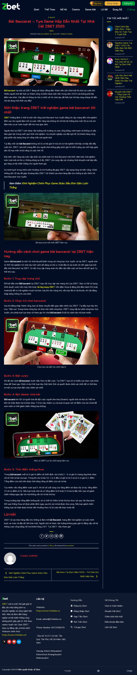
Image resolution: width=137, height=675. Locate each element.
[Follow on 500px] (19, 642)
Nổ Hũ (63, 9)
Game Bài (90, 9)
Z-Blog (131, 9)
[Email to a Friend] (51, 536)
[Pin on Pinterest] (56, 536)
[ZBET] (15, 6)
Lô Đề (104, 9)
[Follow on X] (4, 642)
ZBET (7, 117)
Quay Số (117, 9)
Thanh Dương (66, 34)
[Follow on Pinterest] (9, 642)
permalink (70, 545)
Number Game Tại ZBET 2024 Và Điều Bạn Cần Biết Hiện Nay (123, 47)
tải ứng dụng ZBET (46, 287)
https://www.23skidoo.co (48, 610)
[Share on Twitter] (46, 536)
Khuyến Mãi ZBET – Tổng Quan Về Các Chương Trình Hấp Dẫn (123, 96)
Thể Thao (49, 9)
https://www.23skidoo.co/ (14, 634)
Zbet (36, 9)
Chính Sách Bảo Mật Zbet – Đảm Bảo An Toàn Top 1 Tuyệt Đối (123, 30)
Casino (76, 9)
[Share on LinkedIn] (61, 536)
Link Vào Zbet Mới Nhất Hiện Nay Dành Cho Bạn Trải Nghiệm (123, 79)
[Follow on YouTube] (14, 642)
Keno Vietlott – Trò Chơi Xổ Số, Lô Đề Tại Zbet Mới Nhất (123, 63)
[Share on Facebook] (42, 536)
